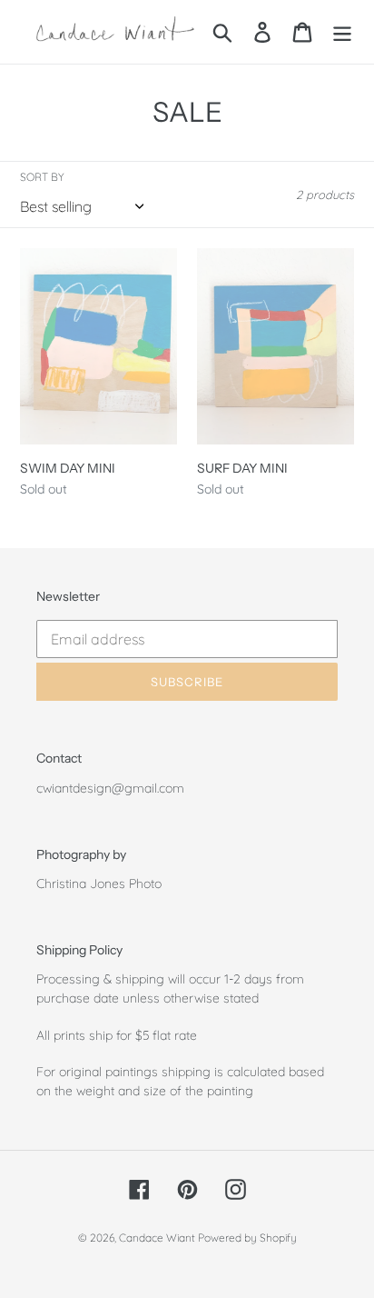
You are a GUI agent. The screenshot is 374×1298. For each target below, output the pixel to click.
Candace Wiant (158, 1237)
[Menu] (342, 32)
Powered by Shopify (247, 1237)
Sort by (42, 177)
